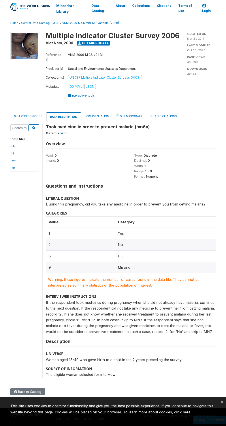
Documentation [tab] (97, 116)
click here (182, 412)
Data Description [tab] (63, 116)
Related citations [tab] (163, 116)
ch (13, 167)
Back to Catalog (29, 392)
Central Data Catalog (35, 23)
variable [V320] (108, 23)
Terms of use (185, 8)
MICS (56, 23)
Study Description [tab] (28, 116)
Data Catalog (98, 8)
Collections (141, 6)
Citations (164, 6)
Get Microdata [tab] (130, 116)
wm (13, 160)
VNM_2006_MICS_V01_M (78, 23)
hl (12, 153)
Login (206, 11)
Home (14, 23)
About (120, 6)
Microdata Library (65, 9)
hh (13, 146)
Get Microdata (95, 43)
